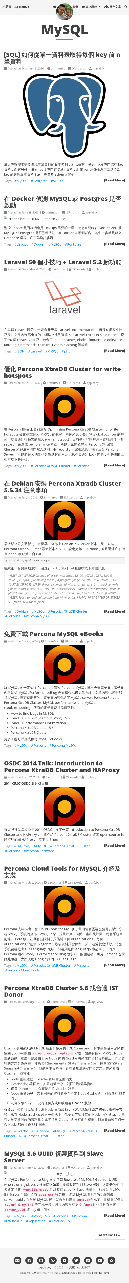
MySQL (22, 181)
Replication (37, 1221)
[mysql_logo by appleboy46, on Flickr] (64, 1173)
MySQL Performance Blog (45, 954)
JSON (21, 351)
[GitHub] (41, 1260)
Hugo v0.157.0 (28, 1272)
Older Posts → (110, 1235)
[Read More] (114, 180)
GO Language (36, 949)
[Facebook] (29, 1260)
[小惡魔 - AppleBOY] (64, 11)
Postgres (40, 181)
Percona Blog (18, 429)
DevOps (51, 228)
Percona (82, 466)
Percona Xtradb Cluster (22, 549)
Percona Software (40, 851)
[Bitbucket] (64, 1260)
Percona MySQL (38, 616)
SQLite (58, 181)
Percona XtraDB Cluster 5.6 (32, 727)
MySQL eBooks (50, 739)
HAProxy (28, 839)
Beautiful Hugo (67, 1272)
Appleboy (45, 1267)
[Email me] (17, 1260)
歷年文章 (115, 7)
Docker (104, 228)
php (67, 351)
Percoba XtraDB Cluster (52, 466)
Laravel (20, 329)
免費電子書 (102, 687)
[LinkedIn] (88, 1260)
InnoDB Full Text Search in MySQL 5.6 (40, 718)
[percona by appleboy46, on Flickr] (64, 406)
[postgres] (64, 115)
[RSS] (111, 1260)
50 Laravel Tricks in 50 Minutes (93, 334)
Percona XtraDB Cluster (29, 732)
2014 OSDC (43, 829)
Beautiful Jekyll (100, 1272)
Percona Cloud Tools (23, 970)
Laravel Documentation (76, 329)
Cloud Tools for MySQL (57, 929)
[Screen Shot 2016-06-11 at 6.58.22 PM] (64, 218)
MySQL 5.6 (41, 1216)
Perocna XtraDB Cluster (45, 1136)
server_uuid (13, 1199)
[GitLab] (53, 1260)
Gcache (22, 1131)
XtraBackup (60, 1221)
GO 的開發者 (84, 954)
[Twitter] (76, 1260)
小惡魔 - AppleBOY (16, 7)
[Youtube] (100, 1260)
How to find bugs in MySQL (32, 713)
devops (22, 244)
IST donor (41, 1131)
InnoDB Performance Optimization (38, 723)
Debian (67, 544)
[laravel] (64, 298)
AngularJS (83, 949)
